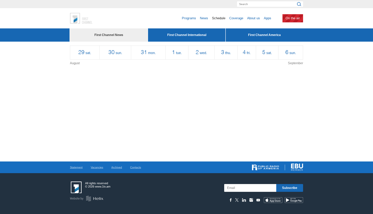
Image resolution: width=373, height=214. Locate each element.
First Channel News (108, 35)
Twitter (237, 200)
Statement (76, 167)
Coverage (236, 18)
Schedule (218, 18)
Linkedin (244, 200)
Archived (116, 167)
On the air (293, 18)
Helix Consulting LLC (86, 198)
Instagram (251, 200)
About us (253, 18)
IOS (273, 200)
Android (294, 200)
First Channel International (186, 35)
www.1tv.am (103, 186)
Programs (189, 18)
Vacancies (97, 167)
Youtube (258, 200)
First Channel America (264, 35)
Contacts (135, 167)
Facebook (231, 200)
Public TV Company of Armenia (97, 18)
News (204, 18)
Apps (267, 18)
